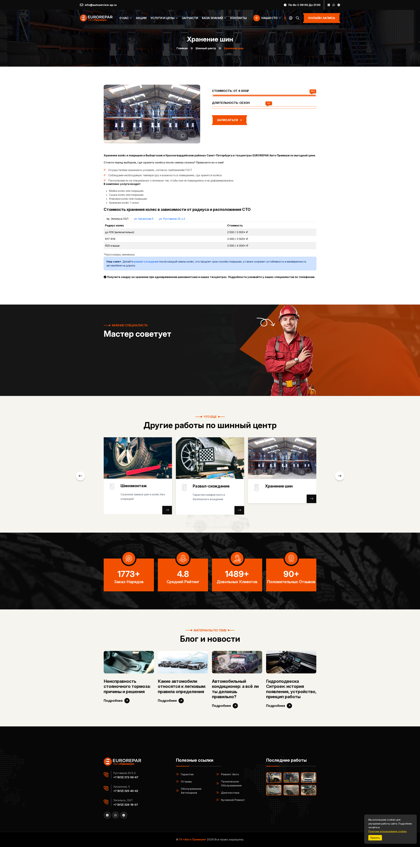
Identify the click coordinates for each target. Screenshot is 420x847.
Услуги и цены (162, 18)
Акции (141, 18)
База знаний (212, 18)
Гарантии (187, 774)
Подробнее (113, 701)
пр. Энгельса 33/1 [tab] (117, 218)
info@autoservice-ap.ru (101, 5)
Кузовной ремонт (233, 800)
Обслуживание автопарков (191, 790)
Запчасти (190, 18)
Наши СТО (270, 18)
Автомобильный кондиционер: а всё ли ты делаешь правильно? (235, 689)
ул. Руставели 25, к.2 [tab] (172, 218)
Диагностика (230, 792)
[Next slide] (339, 476)
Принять (375, 837)
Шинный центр (206, 48)
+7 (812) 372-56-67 (125, 777)
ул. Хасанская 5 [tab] (143, 218)
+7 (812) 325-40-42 (125, 791)
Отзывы (186, 781)
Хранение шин (279, 486)
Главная (182, 48)
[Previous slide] (80, 476)
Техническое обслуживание (231, 783)
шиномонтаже (188, 277)
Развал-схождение (211, 486)
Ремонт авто (230, 774)
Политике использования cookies (387, 831)
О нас (124, 18)
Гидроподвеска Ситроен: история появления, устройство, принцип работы (291, 689)
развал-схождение (146, 261)
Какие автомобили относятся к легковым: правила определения (182, 686)
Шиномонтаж (134, 486)
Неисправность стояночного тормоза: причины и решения (127, 686)
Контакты (238, 18)
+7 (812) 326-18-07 (125, 804)
